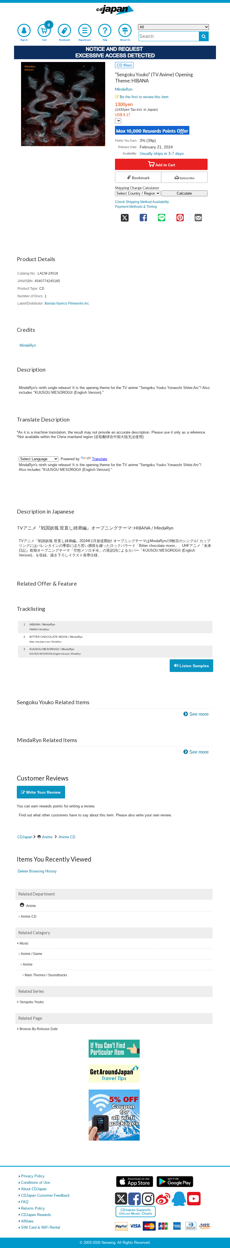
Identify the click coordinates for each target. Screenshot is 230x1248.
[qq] (178, 1198)
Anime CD (67, 837)
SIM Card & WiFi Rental (40, 1227)
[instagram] (148, 1198)
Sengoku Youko (32, 1002)
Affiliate (27, 1221)
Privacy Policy (33, 1176)
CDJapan (24, 837)
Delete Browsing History (37, 871)
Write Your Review (43, 792)
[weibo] (163, 1198)
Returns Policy (33, 1208)
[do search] (204, 36)
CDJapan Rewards (36, 1215)
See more (199, 714)
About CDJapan (34, 1189)
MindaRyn (123, 89)
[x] (121, 1199)
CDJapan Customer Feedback (45, 1195)
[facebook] (134, 1198)
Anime (47, 837)
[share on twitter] (124, 215)
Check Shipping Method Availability (142, 202)
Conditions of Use (35, 1182)
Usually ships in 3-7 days (162, 153)
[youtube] (194, 1199)
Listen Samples (193, 666)
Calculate (184, 193)
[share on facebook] (143, 215)
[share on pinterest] (180, 215)
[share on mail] (198, 215)
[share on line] (161, 215)
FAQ (24, 1202)
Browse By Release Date (39, 1029)
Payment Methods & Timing (136, 206)
